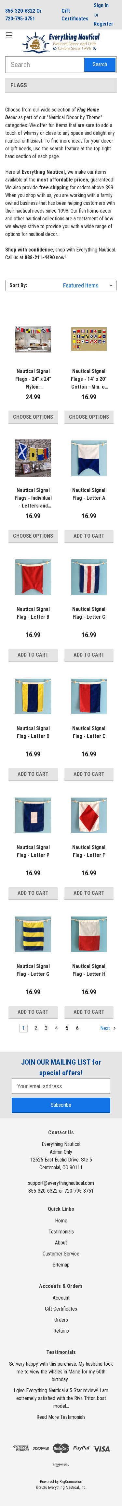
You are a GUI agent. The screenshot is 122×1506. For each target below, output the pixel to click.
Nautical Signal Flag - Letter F (88, 851)
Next (105, 1028)
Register (103, 24)
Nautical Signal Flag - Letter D (33, 732)
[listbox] (89, 285)
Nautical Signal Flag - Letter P (33, 851)
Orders (61, 1320)
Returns (61, 1331)
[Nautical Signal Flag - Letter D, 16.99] (33, 696)
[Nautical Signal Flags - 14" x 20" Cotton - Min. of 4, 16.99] (89, 339)
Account (61, 1298)
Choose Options (33, 417)
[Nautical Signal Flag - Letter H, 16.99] (89, 934)
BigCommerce (71, 1481)
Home (61, 1221)
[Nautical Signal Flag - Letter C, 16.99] (89, 577)
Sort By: (18, 285)
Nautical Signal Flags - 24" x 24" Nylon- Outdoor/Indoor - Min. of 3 (33, 379)
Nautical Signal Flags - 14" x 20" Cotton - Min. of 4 (89, 379)
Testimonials (61, 1232)
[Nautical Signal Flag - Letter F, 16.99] (89, 815)
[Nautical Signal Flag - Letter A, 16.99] (89, 458)
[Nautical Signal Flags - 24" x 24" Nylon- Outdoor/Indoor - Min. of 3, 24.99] (33, 339)
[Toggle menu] (9, 35)
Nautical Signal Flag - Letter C (88, 613)
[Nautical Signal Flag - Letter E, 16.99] (89, 696)
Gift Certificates (74, 15)
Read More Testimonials (61, 1417)
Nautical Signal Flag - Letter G (33, 970)
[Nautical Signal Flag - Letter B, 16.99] (33, 577)
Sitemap (61, 1265)
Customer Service (61, 1254)
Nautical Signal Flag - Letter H (88, 970)
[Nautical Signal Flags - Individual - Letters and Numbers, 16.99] (33, 458)
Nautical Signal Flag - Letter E (88, 732)
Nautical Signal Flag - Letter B (33, 613)
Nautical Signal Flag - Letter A (88, 494)
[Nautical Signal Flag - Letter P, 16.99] (33, 815)
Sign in (101, 5)
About (61, 1243)
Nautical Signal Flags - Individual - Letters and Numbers (33, 498)
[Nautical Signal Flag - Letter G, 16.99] (33, 934)
